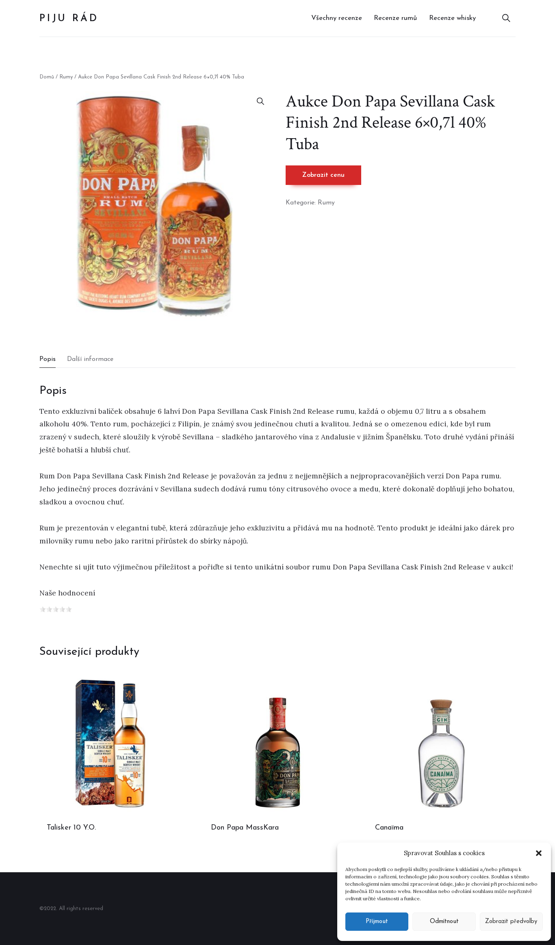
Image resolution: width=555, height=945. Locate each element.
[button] (539, 853)
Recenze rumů (395, 18)
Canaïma (389, 828)
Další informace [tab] (90, 359)
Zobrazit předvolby (511, 922)
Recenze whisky (452, 18)
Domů (46, 77)
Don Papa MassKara (245, 828)
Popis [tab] (47, 359)
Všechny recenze (336, 18)
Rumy (66, 77)
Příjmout (377, 922)
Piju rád (68, 19)
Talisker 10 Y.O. (71, 828)
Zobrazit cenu (323, 175)
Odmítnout (444, 922)
